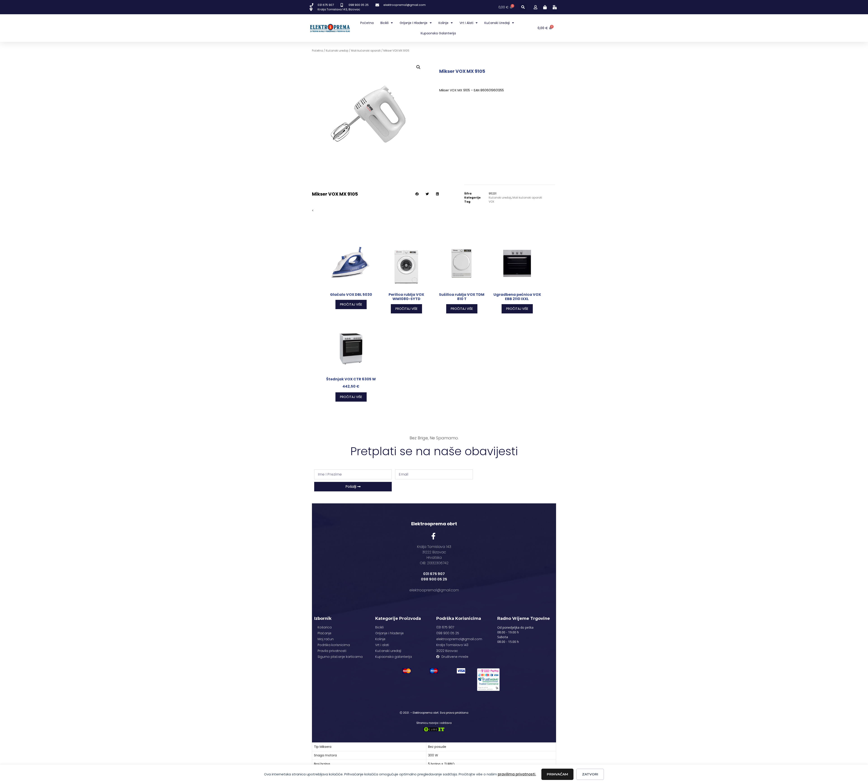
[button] (523, 7)
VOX (491, 202)
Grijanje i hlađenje (413, 23)
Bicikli (384, 23)
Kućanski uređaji (497, 23)
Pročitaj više (351, 304)
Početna (367, 23)
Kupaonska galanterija (438, 33)
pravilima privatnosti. (517, 774)
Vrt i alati (466, 23)
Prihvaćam (557, 774)
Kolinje (443, 23)
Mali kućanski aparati (366, 50)
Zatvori (590, 774)
